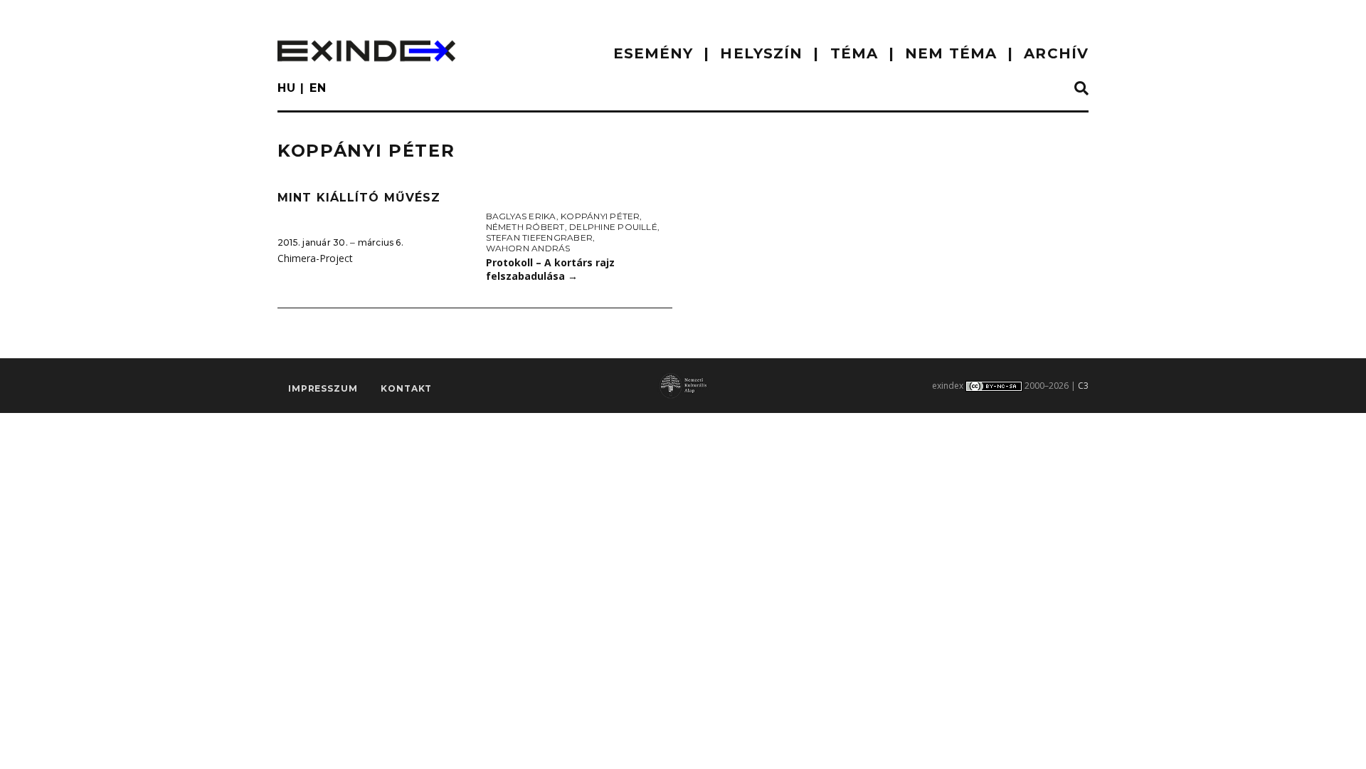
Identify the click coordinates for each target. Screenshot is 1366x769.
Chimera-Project (315, 258)
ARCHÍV (1056, 53)
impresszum (322, 388)
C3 (1083, 386)
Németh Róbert (525, 226)
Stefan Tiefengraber (539, 237)
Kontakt (406, 388)
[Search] (1081, 89)
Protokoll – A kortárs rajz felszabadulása (550, 269)
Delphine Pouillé (613, 226)
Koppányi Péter (600, 216)
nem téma (951, 53)
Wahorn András (528, 248)
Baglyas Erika (521, 216)
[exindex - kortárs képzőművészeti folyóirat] (366, 50)
